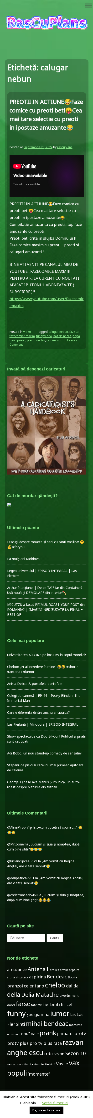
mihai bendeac (47, 1023)
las (73, 1014)
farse (23, 1003)
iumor (59, 1013)
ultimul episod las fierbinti (38, 1064)
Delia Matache (40, 994)
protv (80, 1033)
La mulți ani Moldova (23, 558)
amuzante (17, 969)
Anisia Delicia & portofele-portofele (34, 683)
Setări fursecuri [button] (55, 1102)
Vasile (62, 1064)
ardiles (54, 970)
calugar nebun (58, 332)
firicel (66, 1004)
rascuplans (64, 147)
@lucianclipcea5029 (22, 861)
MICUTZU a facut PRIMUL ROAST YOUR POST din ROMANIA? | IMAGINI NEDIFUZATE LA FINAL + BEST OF (46, 609)
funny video (44, 336)
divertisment (69, 995)
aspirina (37, 977)
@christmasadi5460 (22, 895)
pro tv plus (41, 1043)
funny (16, 1013)
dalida (72, 986)
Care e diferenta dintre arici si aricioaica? (38, 712)
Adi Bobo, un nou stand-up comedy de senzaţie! (44, 753)
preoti (21, 340)
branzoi (15, 986)
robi (48, 1053)
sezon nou (14, 1064)
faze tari (74, 332)
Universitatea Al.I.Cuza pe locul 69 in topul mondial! (46, 655)
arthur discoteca (17, 977)
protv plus (18, 1043)
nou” (25, 1033)
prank (48, 1032)
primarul (65, 1033)
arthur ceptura (69, 970)
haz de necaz (62, 336)
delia (13, 994)
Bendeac (57, 976)
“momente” (39, 1074)
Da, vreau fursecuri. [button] (46, 1110)
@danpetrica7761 (20, 878)
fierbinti (51, 1004)
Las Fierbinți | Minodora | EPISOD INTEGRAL (42, 724)
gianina (41, 1014)
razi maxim (53, 340)
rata (57, 1043)
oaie (35, 1033)
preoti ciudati (36, 340)
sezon (59, 1053)
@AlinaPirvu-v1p (19, 827)
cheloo (55, 985)
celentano (34, 986)
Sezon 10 (75, 1053)
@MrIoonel (16, 844)
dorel (11, 1005)
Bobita (72, 977)
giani (30, 1015)
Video (27, 332)
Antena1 (38, 969)
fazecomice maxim (22, 336)
